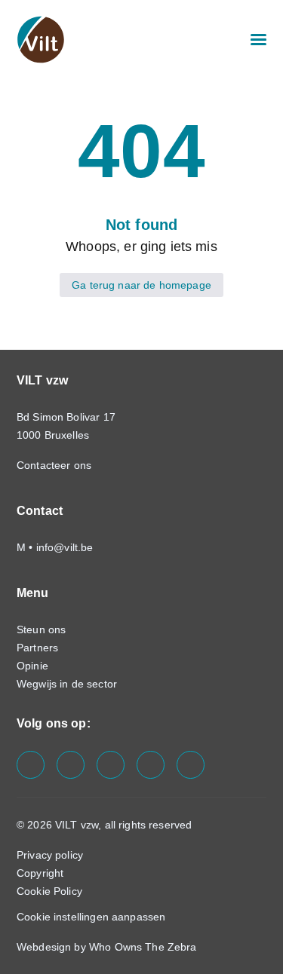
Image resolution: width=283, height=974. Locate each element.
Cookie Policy (49, 891)
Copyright (40, 873)
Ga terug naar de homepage (141, 285)
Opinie (32, 666)
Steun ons (41, 629)
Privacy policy (50, 855)
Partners (37, 648)
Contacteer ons (55, 465)
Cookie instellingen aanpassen (91, 917)
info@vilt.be (65, 547)
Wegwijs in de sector (67, 684)
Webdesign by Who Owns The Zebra (107, 947)
